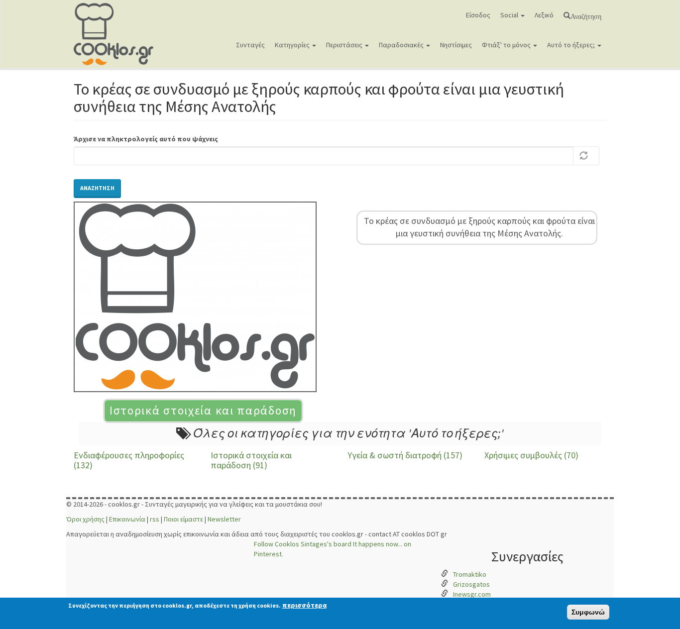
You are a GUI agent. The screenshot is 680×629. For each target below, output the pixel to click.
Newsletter (224, 519)
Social (510, 14)
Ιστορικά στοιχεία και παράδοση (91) (251, 460)
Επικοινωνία (127, 519)
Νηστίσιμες (456, 44)
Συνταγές (250, 44)
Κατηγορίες (293, 44)
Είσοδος (478, 14)
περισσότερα (304, 605)
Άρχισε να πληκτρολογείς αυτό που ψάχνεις (146, 138)
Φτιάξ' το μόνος (507, 44)
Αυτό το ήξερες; (571, 44)
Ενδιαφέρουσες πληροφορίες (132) (129, 460)
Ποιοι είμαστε (183, 519)
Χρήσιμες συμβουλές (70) (531, 455)
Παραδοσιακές (402, 44)
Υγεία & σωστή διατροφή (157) (404, 455)
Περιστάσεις (345, 44)
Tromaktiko (469, 574)
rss (154, 519)
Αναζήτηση (585, 15)
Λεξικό (544, 14)
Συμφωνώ (588, 612)
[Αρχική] (117, 34)
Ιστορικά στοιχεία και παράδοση (203, 410)
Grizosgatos (471, 584)
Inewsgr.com (472, 594)
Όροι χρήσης (85, 519)
